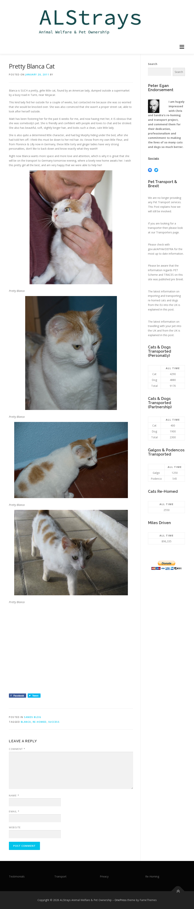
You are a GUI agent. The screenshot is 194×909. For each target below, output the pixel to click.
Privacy (104, 876)
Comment (17, 749)
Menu (181, 47)
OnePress (121, 900)
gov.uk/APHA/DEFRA (160, 249)
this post (168, 309)
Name (14, 795)
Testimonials (17, 876)
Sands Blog (32, 717)
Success (54, 721)
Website (15, 827)
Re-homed (40, 721)
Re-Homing (152, 876)
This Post (154, 206)
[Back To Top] (178, 891)
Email (14, 811)
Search (152, 64)
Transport (60, 876)
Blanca (26, 721)
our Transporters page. (165, 232)
